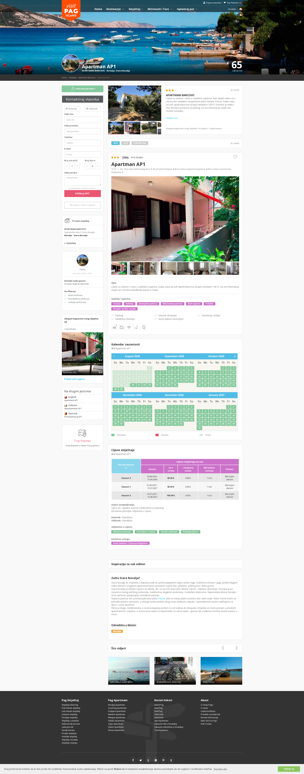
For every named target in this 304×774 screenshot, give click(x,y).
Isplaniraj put (186, 9)
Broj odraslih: (71, 160)
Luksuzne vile (67, 727)
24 (181, 381)
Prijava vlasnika (213, 2)
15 (169, 377)
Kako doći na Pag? (209, 720)
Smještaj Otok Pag (70, 705)
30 (115, 389)
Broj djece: (90, 160)
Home (98, 9)
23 (175, 381)
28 (144, 385)
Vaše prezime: (71, 125)
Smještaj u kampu (69, 743)
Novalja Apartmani (116, 705)
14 (163, 377)
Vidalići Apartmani (116, 720)
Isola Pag (158, 708)
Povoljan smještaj (69, 717)
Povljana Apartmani (117, 711)
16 (175, 377)
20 (157, 381)
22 (169, 381)
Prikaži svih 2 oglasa (74, 379)
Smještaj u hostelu (70, 739)
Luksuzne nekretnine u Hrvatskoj (168, 727)
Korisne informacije (209, 717)
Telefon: (68, 137)
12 (191, 372)
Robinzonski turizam (71, 724)
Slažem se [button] (289, 769)
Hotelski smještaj (69, 736)
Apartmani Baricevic (87, 77)
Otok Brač (158, 717)
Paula (82, 269)
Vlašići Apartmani (116, 727)
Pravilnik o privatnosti (210, 714)
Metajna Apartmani (116, 717)
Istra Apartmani (161, 720)
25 (186, 381)
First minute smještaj (71, 708)
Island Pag (159, 705)
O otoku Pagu (207, 705)
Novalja (111, 70)
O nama (204, 708)
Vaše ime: (69, 114)
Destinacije (113, 9)
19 (191, 377)
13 (157, 377)
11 (186, 372)
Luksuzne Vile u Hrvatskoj (165, 724)
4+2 (115, 143)
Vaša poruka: (70, 172)
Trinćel (161, 598)
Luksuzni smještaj (69, 714)
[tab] (82, 356)
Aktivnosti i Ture (159, 9)
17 (181, 377)
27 (139, 385)
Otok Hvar (159, 714)
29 (150, 385)
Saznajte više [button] (220, 769)
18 (186, 377)
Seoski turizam (68, 730)
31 (121, 389)
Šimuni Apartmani (116, 730)
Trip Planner (234, 2)
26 (133, 385)
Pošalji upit (82, 193)
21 (163, 381)
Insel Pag (158, 711)
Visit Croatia (206, 724)
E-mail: (67, 148)
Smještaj (134, 9)
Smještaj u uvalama (70, 720)
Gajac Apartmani (115, 724)
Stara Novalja (123, 70)
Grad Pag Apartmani (117, 708)
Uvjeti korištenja (208, 711)
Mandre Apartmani (116, 714)
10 (181, 372)
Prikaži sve (140, 143)
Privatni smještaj (69, 733)
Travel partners (161, 730)
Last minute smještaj (71, 711)
